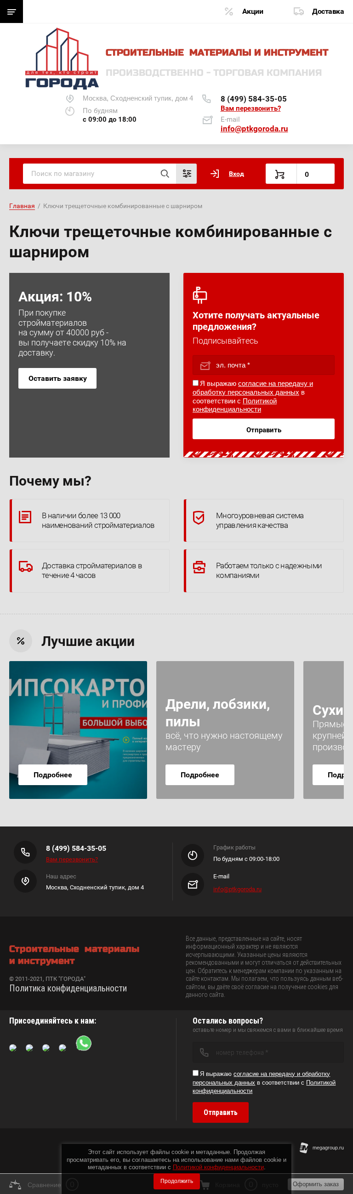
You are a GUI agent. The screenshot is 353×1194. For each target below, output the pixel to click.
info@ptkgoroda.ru (254, 128)
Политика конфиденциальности (68, 988)
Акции (252, 11)
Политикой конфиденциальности (218, 1167)
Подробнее (53, 774)
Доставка (328, 11)
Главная (22, 205)
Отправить (263, 430)
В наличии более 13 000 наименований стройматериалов (98, 520)
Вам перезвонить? (251, 108)
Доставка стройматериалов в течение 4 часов (92, 570)
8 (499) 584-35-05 (254, 98)
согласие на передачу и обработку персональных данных (253, 387)
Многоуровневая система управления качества (260, 520)
